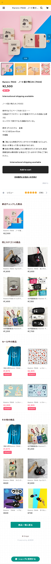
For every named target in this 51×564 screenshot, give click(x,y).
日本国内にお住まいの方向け (25, 177)
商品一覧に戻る (25, 525)
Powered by (23, 540)
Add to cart (25, 169)
